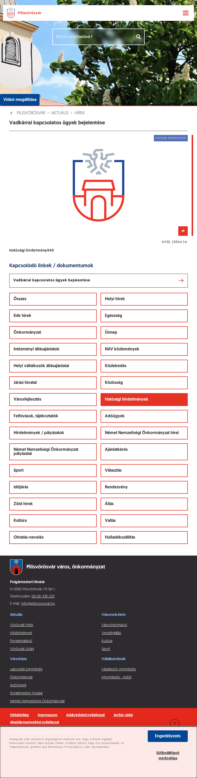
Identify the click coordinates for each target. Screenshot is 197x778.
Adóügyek (115, 416)
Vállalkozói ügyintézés (119, 669)
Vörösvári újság (22, 649)
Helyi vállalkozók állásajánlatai (41, 366)
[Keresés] (139, 37)
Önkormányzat (27, 333)
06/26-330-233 (43, 597)
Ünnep (111, 333)
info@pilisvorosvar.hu (38, 604)
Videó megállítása (19, 100)
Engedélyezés (168, 736)
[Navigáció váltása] (186, 13)
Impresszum (47, 715)
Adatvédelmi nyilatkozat (85, 715)
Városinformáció (114, 625)
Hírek (80, 113)
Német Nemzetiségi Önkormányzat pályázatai (46, 452)
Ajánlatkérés (116, 450)
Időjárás (21, 487)
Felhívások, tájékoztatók (36, 416)
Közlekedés (115, 366)
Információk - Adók (117, 677)
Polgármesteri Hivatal (26, 693)
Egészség (113, 316)
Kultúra (20, 521)
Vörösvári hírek (21, 625)
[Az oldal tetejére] (174, 723)
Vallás (110, 521)
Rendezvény (116, 487)
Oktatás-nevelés (29, 537)
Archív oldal (123, 715)
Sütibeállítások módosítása (167, 755)
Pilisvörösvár (31, 113)
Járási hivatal (25, 383)
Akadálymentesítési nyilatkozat (34, 722)
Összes (20, 299)
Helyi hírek (115, 299)
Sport (19, 471)
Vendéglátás (111, 633)
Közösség (114, 383)
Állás (109, 504)
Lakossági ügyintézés (26, 669)
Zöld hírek (23, 504)
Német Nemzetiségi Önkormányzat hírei (142, 433)
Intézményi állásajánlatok (37, 349)
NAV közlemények (122, 349)
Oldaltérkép (19, 715)
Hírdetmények (21, 633)
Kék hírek (22, 316)
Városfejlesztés (27, 399)
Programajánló (21, 641)
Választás (113, 471)
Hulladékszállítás (120, 537)
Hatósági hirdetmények (126, 399)
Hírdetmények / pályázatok (39, 433)
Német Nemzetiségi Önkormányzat (37, 701)
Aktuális (59, 113)
